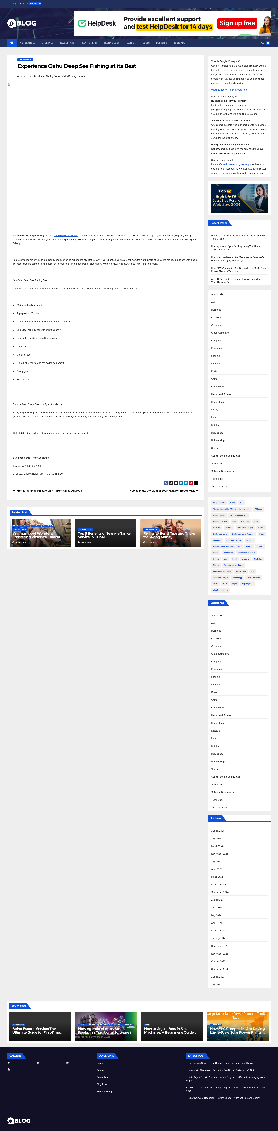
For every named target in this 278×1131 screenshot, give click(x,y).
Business (216, 310)
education (217, 540)
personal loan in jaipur (233, 565)
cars (256, 522)
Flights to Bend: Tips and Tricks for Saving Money (169, 535)
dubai (261, 534)
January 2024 (218, 938)
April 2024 (216, 923)
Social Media (218, 463)
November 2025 (219, 854)
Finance (215, 363)
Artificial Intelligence (238, 515)
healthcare (228, 553)
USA (225, 584)
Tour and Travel (25, 59)
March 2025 (217, 877)
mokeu (216, 565)
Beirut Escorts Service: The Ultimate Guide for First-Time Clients (36, 1032)
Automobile (27, 43)
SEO (252, 571)
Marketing (258, 559)
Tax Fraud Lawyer (220, 578)
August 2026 (218, 831)
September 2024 (220, 892)
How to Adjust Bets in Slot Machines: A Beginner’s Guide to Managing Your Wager (171, 1032)
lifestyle (245, 559)
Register (161, 43)
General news (218, 386)
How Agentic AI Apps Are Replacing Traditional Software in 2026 (105, 1032)
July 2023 (216, 984)
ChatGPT (216, 317)
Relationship (89, 43)
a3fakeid (258, 509)
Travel (215, 584)
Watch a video (218, 90)
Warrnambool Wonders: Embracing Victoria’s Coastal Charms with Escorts (36, 537)
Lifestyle (47, 43)
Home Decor (218, 402)
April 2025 (216, 869)
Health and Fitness (21, 526)
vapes (234, 584)
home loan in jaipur (246, 553)
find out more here (238, 90)
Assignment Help (220, 522)
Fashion (131, 43)
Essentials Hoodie (233, 540)
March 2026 (217, 846)
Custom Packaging (245, 528)
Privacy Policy (105, 1091)
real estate (241, 571)
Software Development (223, 471)
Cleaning (216, 325)
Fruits (214, 371)
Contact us (102, 1077)
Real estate (66, 43)
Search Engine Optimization (226, 456)
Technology (111, 43)
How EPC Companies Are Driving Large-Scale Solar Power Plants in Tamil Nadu (237, 1032)
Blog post (180, 43)
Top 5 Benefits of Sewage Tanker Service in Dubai (105, 535)
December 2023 (219, 946)
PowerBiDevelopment (222, 571)
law (225, 559)
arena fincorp (219, 515)
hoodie (216, 559)
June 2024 (216, 907)
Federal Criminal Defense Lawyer (227, 546)
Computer (216, 340)
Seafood (215, 448)
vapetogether (247, 584)
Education (216, 348)
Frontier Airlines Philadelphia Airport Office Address (49, 490)
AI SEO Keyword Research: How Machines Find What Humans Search (223, 1098)
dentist (261, 528)
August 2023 (218, 977)
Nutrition (215, 425)
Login (146, 43)
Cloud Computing (220, 333)
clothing (229, 528)
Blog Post (102, 1084)
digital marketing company (243, 534)
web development (220, 590)
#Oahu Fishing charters (73, 76)
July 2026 (216, 838)
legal (234, 559)
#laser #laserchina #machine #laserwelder (231, 509)
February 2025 (219, 884)
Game (214, 379)
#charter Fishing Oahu (48, 76)
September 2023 (220, 969)
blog (234, 522)
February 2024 (219, 930)
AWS (214, 302)
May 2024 (216, 915)
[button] (262, 43)
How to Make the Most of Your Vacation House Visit (162, 490)
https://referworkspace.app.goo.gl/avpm (231, 164)
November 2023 (219, 954)
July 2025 (216, 861)
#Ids (241, 503)
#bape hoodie (219, 503)
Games (260, 546)
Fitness (249, 546)
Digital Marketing (220, 534)
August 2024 (218, 900)
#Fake (232, 503)
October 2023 (218, 961)
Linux (214, 417)
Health (215, 553)
